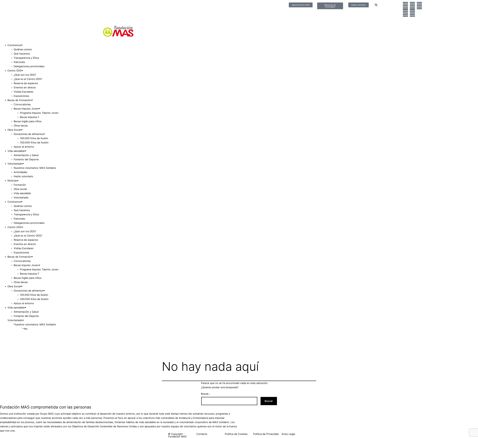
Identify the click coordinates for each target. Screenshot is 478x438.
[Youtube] (405, 13)
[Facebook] (405, 5)
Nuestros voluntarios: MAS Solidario (35, 167)
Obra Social (14, 129)
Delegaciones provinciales (29, 66)
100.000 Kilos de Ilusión (34, 138)
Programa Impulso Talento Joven (39, 112)
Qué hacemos (22, 53)
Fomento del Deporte (26, 159)
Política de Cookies (236, 434)
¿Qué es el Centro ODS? (28, 79)
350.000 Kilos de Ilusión (34, 142)
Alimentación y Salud (26, 155)
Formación (20, 184)
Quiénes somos (23, 49)
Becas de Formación (19, 100)
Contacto (201, 434)
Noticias (12, 180)
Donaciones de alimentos (28, 134)
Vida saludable (16, 150)
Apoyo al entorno (24, 146)
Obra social (20, 189)
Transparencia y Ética (26, 57)
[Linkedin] (412, 13)
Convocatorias (22, 104)
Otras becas (21, 125)
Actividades (20, 172)
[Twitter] (412, 5)
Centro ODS (14, 70)
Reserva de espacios (26, 83)
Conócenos (14, 45)
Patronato (19, 62)
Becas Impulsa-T (29, 117)
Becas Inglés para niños (27, 121)
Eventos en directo (25, 87)
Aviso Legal (288, 434)
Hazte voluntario (23, 176)
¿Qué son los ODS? (25, 74)
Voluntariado (14, 163)
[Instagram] (419, 5)
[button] (376, 5)
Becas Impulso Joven (26, 108)
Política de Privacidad (265, 434)
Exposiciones (21, 95)
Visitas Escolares (23, 91)
